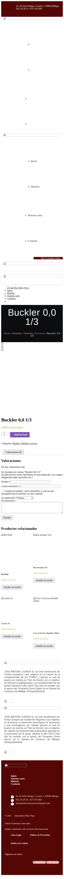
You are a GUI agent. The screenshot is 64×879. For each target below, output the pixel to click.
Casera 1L (5, 623)
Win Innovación (41, 829)
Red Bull (4, 574)
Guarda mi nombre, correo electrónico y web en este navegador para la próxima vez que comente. (27, 492)
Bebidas (17, 333)
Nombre (6, 481)
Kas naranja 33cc (40, 567)
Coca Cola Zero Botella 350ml (46, 633)
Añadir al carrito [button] (12, 587)
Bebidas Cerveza (34, 333)
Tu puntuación (9, 498)
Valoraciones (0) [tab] (13, 452)
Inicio (7, 333)
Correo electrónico (10, 486)
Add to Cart (20, 434)
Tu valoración (8, 500)
